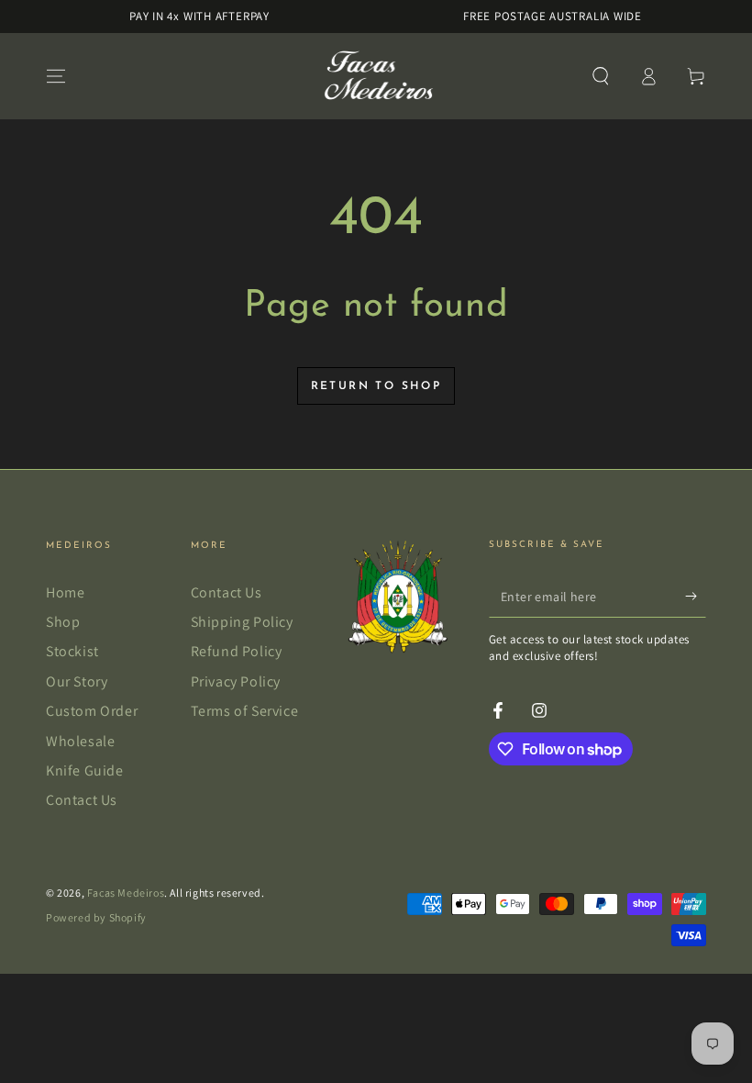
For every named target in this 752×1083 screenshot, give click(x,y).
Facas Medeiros (125, 892)
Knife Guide (85, 770)
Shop (63, 621)
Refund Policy (236, 651)
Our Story (76, 681)
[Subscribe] (695, 596)
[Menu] (56, 76)
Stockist (72, 651)
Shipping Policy (242, 621)
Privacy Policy (236, 681)
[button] (601, 76)
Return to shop (376, 386)
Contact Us (81, 799)
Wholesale (80, 741)
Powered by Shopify (96, 917)
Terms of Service (245, 710)
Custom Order (92, 710)
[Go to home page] (376, 76)
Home (65, 592)
